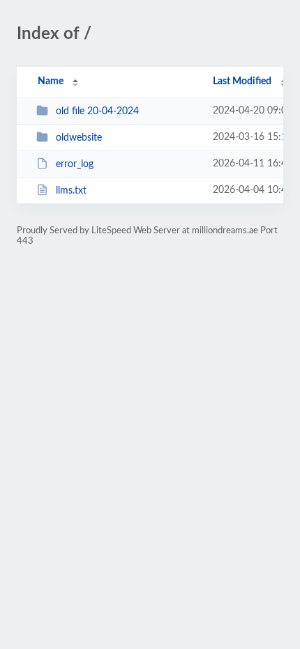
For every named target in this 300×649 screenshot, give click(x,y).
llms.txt (71, 191)
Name (50, 81)
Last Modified (242, 81)
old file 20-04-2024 (97, 111)
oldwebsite (79, 138)
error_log (74, 164)
